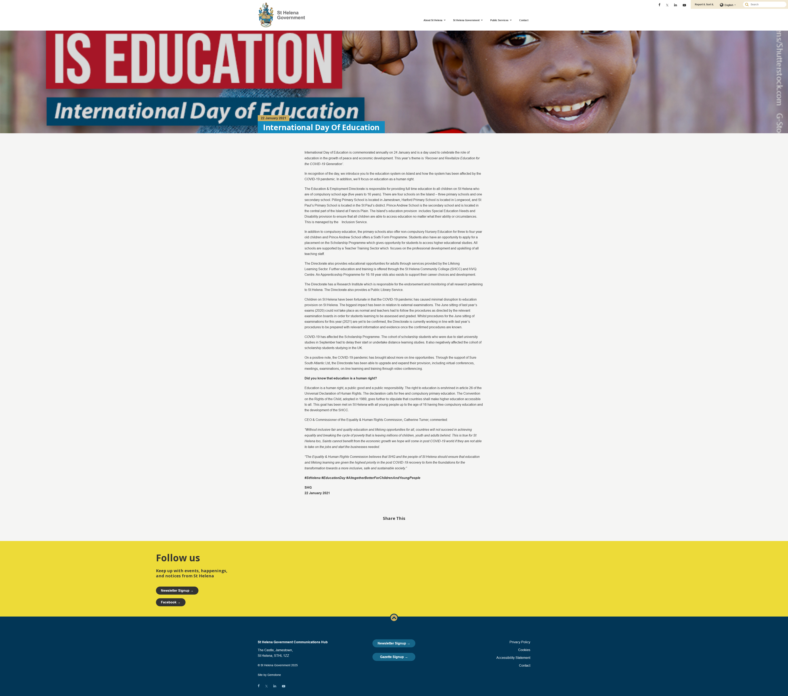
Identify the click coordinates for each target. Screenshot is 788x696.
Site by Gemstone (269, 674)
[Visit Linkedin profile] (675, 5)
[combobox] (766, 4)
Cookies (524, 650)
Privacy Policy (520, 642)
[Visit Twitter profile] (667, 5)
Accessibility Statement (513, 657)
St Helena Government (466, 20)
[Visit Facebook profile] (659, 5)
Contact (523, 20)
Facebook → (171, 602)
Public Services (499, 20)
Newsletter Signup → (394, 643)
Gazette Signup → (394, 657)
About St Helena (433, 20)
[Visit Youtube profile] (684, 5)
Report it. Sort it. (704, 4)
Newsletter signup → (177, 591)
